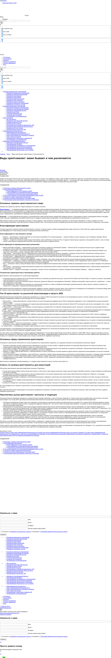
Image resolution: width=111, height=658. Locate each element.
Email (29, 522)
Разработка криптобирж (14, 97)
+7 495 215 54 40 (5, 606)
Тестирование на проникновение (16, 116)
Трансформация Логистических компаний (19, 147)
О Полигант (6, 57)
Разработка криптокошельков (15, 99)
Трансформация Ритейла (14, 144)
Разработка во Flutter (13, 112)
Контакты (6, 60)
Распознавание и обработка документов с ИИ (20, 125)
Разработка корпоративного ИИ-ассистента (20, 126)
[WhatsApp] (4, 657)
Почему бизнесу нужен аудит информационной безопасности (18, 432)
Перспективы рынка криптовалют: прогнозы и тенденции (21, 199)
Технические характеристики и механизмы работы (23, 194)
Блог (4, 64)
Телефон (30, 525)
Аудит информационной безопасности (18, 134)
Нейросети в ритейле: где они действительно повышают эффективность (54, 434)
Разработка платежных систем (16, 104)
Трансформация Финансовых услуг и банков (20, 150)
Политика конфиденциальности (9, 613)
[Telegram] (1, 610)
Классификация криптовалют (13, 189)
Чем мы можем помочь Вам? (37, 528)
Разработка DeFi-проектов (15, 100)
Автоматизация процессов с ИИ (16, 129)
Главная (2, 154)
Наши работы (7, 58)
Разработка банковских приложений (17, 103)
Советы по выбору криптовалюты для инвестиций (19, 198)
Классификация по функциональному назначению (23, 192)
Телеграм (5, 3)
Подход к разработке (9, 61)
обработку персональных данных (20, 531)
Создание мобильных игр (14, 113)
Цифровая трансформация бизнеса (14, 141)
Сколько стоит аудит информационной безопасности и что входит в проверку (60, 432)
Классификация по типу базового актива (20, 191)
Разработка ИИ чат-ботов (14, 122)
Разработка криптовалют (14, 96)
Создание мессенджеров (14, 115)
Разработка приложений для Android (18, 109)
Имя (29, 519)
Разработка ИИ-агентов (14, 123)
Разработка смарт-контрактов (15, 101)
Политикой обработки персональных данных (54, 531)
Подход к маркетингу (9, 63)
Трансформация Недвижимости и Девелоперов (21, 145)
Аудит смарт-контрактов (14, 136)
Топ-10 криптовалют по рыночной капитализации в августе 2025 (23, 195)
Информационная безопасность (13, 131)
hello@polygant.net (5, 608)
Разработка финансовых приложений (14, 91)
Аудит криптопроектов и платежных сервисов (20, 135)
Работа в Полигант (5, 614)
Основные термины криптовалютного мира (17, 188)
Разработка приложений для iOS (16, 110)
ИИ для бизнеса (8, 118)
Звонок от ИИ (12, 3)
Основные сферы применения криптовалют (17, 197)
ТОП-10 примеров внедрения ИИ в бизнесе (26, 435)
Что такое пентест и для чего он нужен (20, 434)
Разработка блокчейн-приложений (17, 94)
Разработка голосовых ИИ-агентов (17, 120)
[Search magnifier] (1, 23)
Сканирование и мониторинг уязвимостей (19, 138)
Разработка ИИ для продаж (15, 128)
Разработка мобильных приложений (14, 106)
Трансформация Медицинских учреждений (19, 148)
